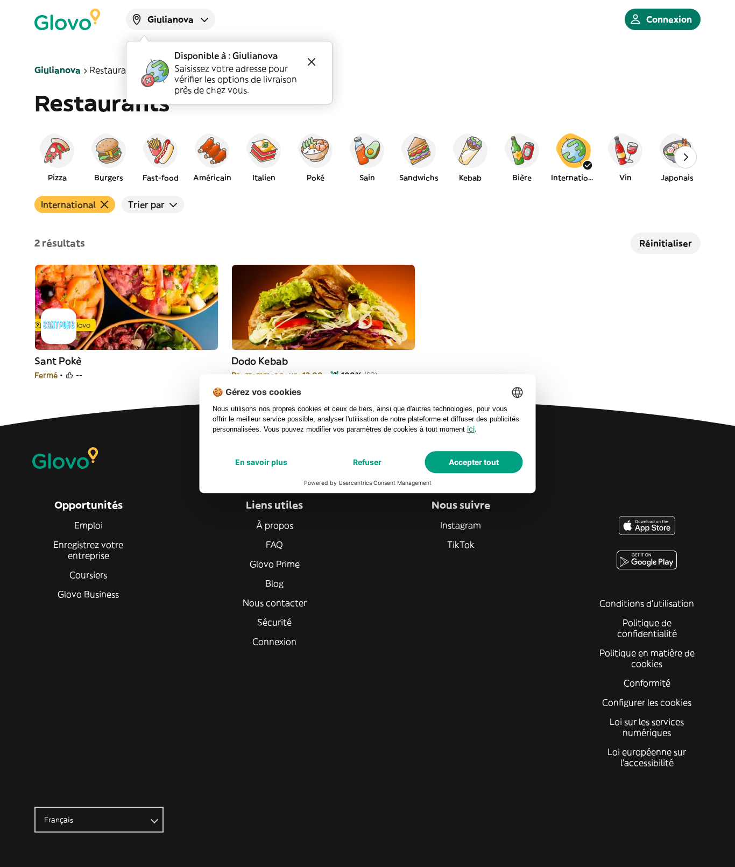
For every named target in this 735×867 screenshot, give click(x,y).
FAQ (274, 544)
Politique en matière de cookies (647, 658)
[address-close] (311, 62)
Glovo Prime (275, 564)
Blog (274, 583)
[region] (367, 157)
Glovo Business (88, 594)
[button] (57, 157)
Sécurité (274, 622)
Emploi (88, 525)
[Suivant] (685, 157)
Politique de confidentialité (647, 628)
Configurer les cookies (646, 702)
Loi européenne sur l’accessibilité (646, 757)
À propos (274, 525)
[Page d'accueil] (67, 19)
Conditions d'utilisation (646, 603)
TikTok (461, 544)
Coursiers (88, 574)
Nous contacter (275, 602)
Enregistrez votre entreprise (88, 550)
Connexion (274, 641)
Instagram (460, 525)
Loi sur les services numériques (647, 727)
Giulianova (57, 70)
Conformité (647, 683)
